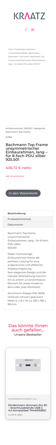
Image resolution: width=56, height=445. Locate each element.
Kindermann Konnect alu (22, 399)
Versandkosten (17, 176)
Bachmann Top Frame (18, 56)
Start (10, 49)
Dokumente (15, 224)
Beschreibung (17, 213)
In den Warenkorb (23, 193)
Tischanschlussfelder (17, 53)
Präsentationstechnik (24, 49)
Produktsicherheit (19, 219)
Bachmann (34, 53)
